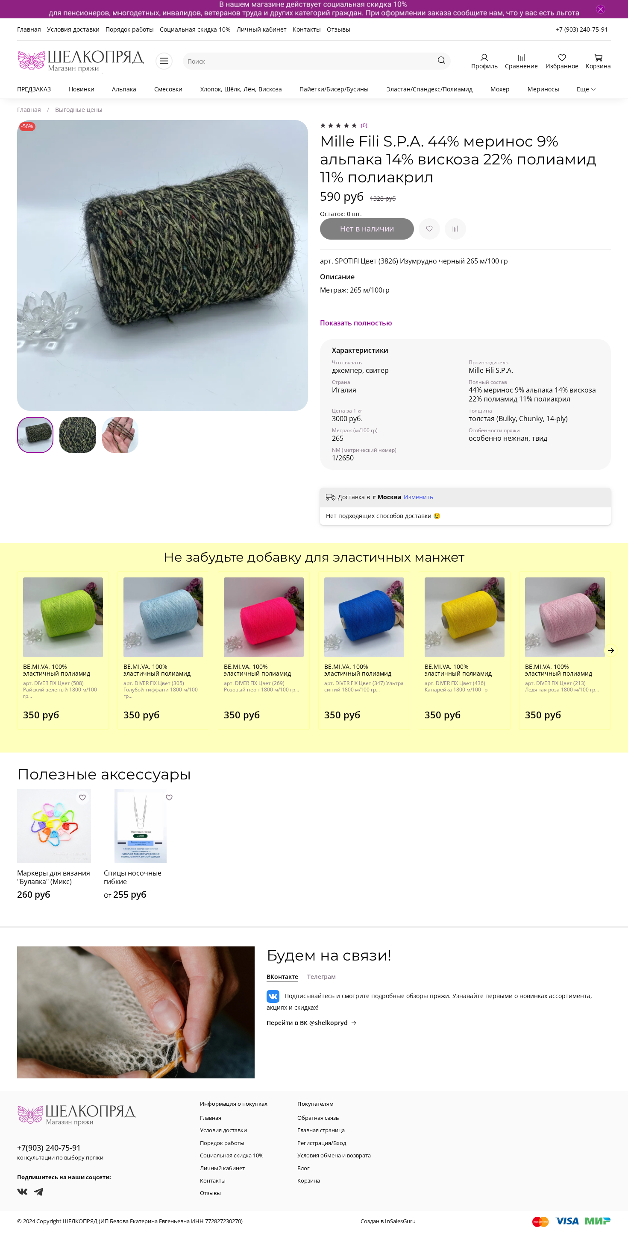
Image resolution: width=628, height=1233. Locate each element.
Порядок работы (130, 29)
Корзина (308, 1180)
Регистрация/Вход (321, 1143)
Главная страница (321, 1130)
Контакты (307, 29)
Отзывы (338, 29)
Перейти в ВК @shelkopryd (307, 1023)
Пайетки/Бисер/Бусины (334, 89)
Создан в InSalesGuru (388, 1221)
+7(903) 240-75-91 (49, 1147)
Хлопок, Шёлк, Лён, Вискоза (241, 89)
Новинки (81, 89)
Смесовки (168, 89)
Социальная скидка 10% (195, 29)
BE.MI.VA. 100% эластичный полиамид (56, 669)
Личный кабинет (262, 29)
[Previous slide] (29, 266)
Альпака (124, 89)
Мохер (500, 89)
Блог (303, 1168)
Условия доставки (73, 29)
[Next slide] (296, 266)
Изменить (418, 497)
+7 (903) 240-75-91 (582, 29)
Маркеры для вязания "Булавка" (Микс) (53, 877)
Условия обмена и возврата (334, 1155)
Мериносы (543, 89)
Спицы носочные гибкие (132, 877)
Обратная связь (318, 1118)
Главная (29, 29)
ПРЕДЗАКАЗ (34, 89)
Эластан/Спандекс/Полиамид (429, 89)
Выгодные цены (79, 109)
